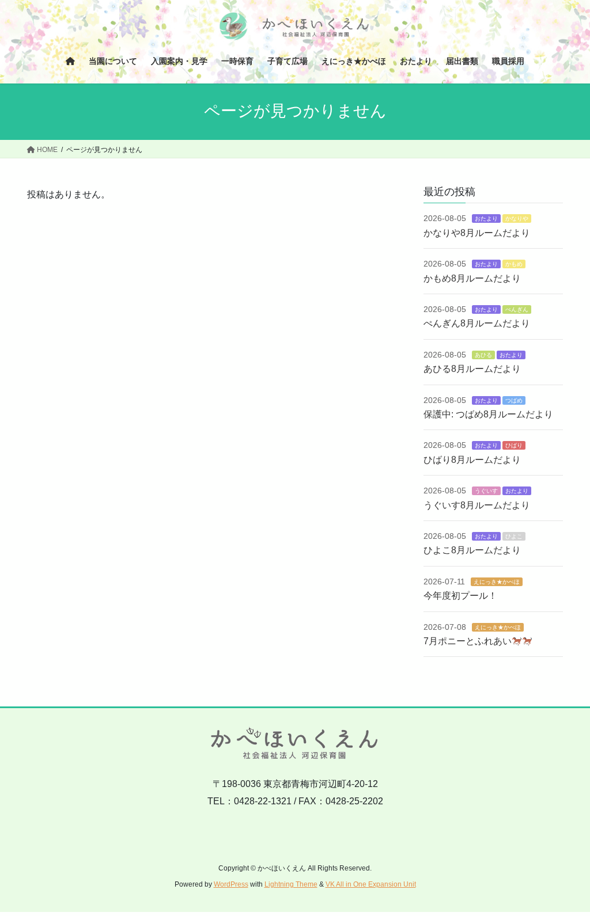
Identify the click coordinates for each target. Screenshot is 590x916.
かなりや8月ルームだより (476, 233)
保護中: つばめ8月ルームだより (488, 414)
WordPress (231, 884)
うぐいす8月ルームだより (476, 505)
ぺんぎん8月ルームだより (476, 323)
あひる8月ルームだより (472, 369)
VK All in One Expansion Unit (371, 884)
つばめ (514, 400)
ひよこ (514, 536)
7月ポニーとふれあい (467, 641)
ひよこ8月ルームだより (472, 550)
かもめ (514, 264)
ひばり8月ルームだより (472, 460)
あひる (483, 355)
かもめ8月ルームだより (472, 278)
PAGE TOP (564, 878)
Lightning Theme (290, 884)
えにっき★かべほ (497, 582)
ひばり (514, 445)
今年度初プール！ (460, 595)
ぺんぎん (516, 309)
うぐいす (486, 491)
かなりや (516, 218)
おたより (486, 218)
